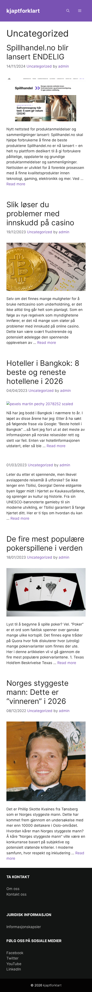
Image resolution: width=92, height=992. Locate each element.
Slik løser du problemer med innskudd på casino (40, 213)
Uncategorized (39, 66)
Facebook (14, 953)
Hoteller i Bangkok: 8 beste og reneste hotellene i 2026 (42, 372)
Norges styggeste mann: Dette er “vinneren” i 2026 (37, 692)
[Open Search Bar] (68, 10)
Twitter (12, 958)
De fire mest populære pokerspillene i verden (45, 543)
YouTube (13, 964)
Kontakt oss (16, 894)
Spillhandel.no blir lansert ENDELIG (37, 52)
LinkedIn (13, 969)
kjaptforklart (23, 11)
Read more (15, 184)
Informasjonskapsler (23, 927)
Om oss (12, 889)
